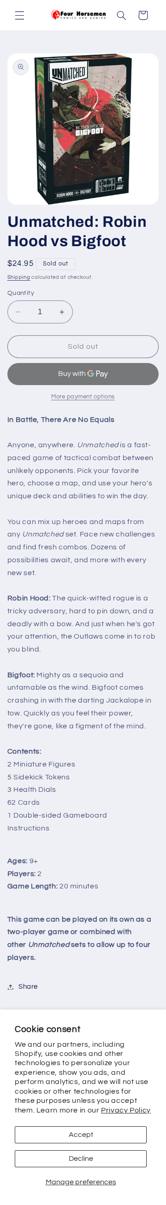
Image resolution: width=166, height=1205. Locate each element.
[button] (19, 15)
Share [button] (28, 986)
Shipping (18, 277)
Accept (81, 1134)
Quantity (20, 293)
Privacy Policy (126, 1110)
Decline (81, 1158)
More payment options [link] (83, 397)
